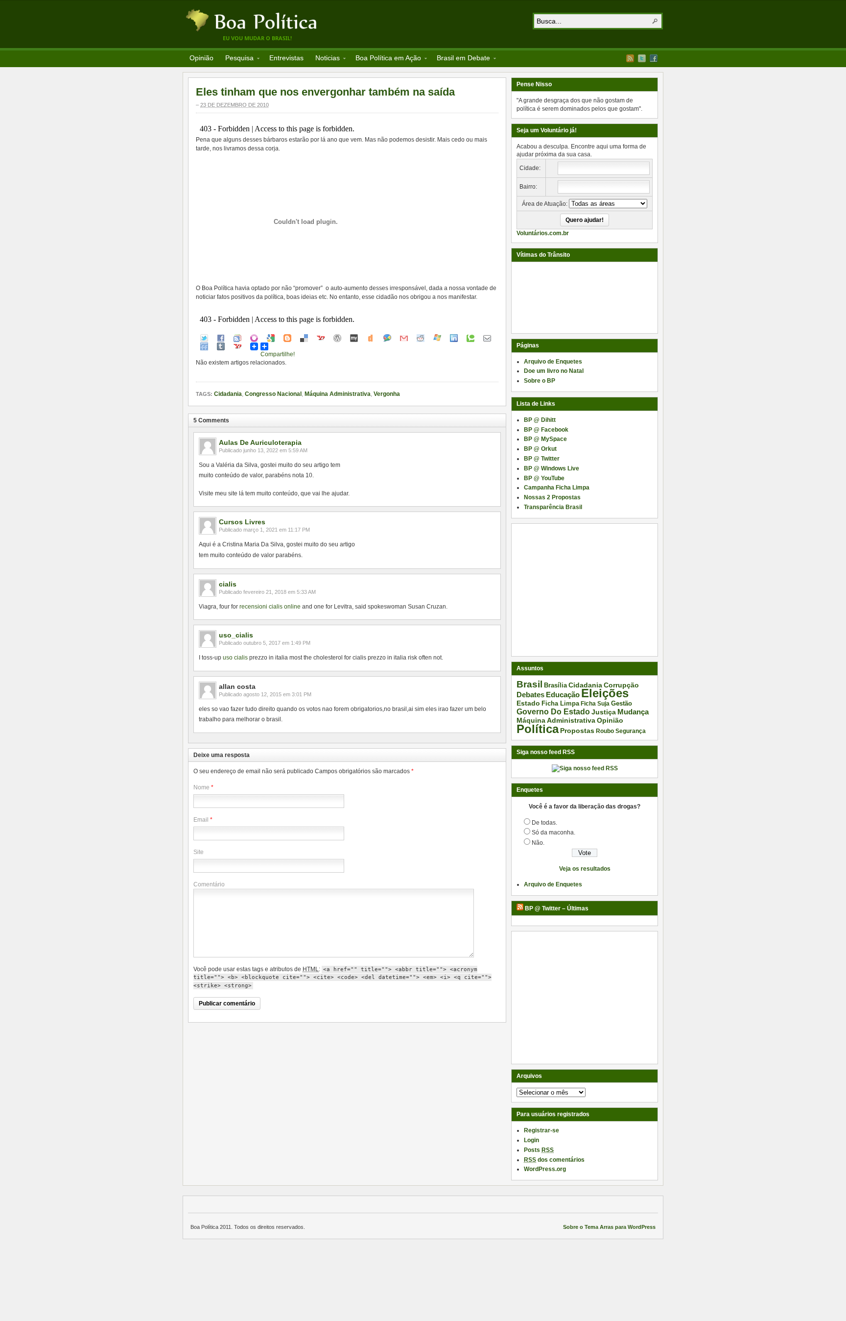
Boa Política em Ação (385, 59)
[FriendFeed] (204, 345)
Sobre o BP (539, 380)
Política (538, 729)
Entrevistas (286, 58)
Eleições (605, 693)
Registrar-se (541, 1130)
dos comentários (554, 1159)
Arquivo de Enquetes (553, 361)
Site (198, 852)
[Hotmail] (437, 337)
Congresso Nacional (273, 394)
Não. (538, 842)
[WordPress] (337, 337)
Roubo (605, 731)
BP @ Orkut (540, 448)
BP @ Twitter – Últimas (556, 908)
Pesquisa (236, 59)
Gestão (621, 703)
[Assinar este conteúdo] (520, 908)
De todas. (544, 822)
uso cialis (235, 657)
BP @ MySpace (545, 439)
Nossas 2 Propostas (552, 497)
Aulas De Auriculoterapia (260, 442)
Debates (530, 695)
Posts (539, 1150)
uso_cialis (236, 635)
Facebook (654, 58)
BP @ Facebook (546, 429)
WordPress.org (545, 1169)
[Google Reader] (237, 337)
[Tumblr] (220, 345)
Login (531, 1140)
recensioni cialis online (270, 606)
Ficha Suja (595, 703)
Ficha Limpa (560, 703)
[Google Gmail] (404, 337)
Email (201, 819)
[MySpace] (354, 337)
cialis (227, 584)
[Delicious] (304, 337)
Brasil (529, 684)
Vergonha (387, 394)
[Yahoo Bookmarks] (237, 345)
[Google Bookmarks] (270, 337)
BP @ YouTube (544, 478)
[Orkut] (254, 337)
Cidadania (228, 394)
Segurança (630, 731)
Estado (528, 703)
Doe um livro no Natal (554, 370)
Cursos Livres (242, 522)
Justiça (603, 712)
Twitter (642, 58)
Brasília (555, 685)
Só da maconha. (553, 832)
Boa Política (257, 20)
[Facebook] (220, 337)
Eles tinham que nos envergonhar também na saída (325, 92)
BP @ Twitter (542, 458)
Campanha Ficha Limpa (556, 487)
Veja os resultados (585, 868)
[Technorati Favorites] (470, 337)
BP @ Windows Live (551, 468)
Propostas (577, 730)
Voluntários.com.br (543, 233)
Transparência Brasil (553, 507)
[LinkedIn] (454, 337)
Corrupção (621, 685)
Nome (201, 787)
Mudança (633, 712)
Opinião (201, 58)
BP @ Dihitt (540, 419)
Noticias (324, 59)
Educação (563, 695)
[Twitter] (204, 337)
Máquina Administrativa (338, 394)
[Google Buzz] (387, 337)
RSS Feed (630, 58)
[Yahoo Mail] (320, 337)
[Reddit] (420, 337)
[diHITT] (370, 337)
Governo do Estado (553, 712)
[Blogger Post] (287, 337)
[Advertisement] (584, 590)
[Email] (487, 337)
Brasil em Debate (460, 59)
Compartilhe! (270, 346)
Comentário (209, 884)
